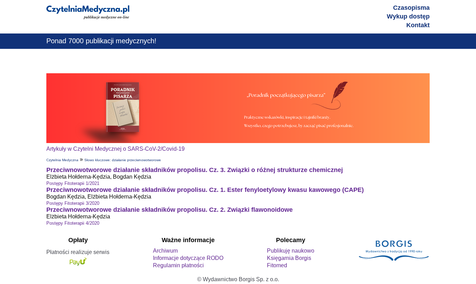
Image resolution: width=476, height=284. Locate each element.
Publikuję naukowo (290, 251)
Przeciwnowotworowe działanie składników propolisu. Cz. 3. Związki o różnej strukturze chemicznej (194, 169)
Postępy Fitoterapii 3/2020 (72, 203)
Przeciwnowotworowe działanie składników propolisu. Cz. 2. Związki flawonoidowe (169, 209)
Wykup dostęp (408, 16)
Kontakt (418, 25)
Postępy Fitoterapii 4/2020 (72, 223)
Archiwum (165, 251)
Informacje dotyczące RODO (188, 258)
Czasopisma (411, 7)
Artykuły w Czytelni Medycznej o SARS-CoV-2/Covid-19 (115, 149)
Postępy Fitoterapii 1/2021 (72, 183)
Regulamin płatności (178, 265)
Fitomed (277, 265)
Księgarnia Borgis (289, 258)
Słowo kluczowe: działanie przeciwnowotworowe (122, 160)
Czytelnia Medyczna (62, 160)
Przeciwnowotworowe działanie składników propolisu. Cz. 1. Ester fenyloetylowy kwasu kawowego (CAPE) (205, 189)
